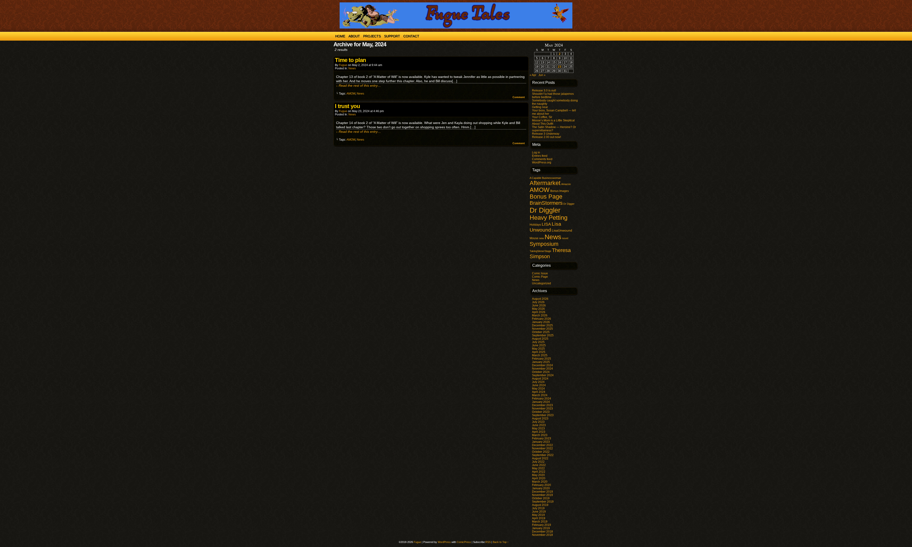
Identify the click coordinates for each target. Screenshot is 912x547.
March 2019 (539, 521)
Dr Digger (569, 203)
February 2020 (541, 485)
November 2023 (542, 408)
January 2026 (541, 322)
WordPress (444, 542)
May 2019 (538, 515)
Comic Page (540, 276)
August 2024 (540, 378)
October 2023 (541, 412)
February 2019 (541, 525)
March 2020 (539, 481)
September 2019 (543, 501)
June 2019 (539, 511)
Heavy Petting (548, 217)
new (541, 238)
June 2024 (539, 385)
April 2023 (538, 431)
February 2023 (541, 438)
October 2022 (541, 451)
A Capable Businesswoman (545, 177)
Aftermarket (545, 183)
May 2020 (538, 475)
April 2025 (538, 352)
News (352, 68)
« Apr (533, 75)
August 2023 (540, 418)
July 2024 (538, 382)
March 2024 (539, 395)
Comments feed (542, 159)
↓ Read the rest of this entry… (358, 85)
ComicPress (464, 542)
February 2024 (541, 398)
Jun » (542, 75)
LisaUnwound (562, 230)
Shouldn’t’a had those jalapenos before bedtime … (553, 95)
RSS (488, 542)
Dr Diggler (545, 210)
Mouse (534, 238)
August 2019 (540, 505)
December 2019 (542, 491)
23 (559, 66)
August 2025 (540, 338)
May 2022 (538, 468)
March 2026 (539, 315)
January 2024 (541, 402)
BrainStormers (546, 203)
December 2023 (542, 405)
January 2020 (541, 488)
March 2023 (539, 435)
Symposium (544, 244)
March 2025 (539, 355)
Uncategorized (541, 283)
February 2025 (541, 358)
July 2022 (538, 461)
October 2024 (541, 372)
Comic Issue (540, 273)
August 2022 (540, 458)
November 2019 (542, 495)
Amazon (566, 184)
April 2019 (538, 518)
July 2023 (538, 421)
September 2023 (543, 415)
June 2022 (539, 465)
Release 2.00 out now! (546, 137)
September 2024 (543, 375)
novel (565, 238)
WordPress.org (541, 162)
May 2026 (538, 308)
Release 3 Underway (545, 133)
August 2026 (540, 298)
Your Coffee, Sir (542, 117)
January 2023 (541, 441)
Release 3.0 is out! (544, 90)
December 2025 (542, 325)
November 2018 (542, 535)
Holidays (535, 224)
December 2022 (542, 445)
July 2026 (538, 302)
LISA (546, 224)
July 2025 (538, 342)
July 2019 (538, 508)
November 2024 (542, 368)
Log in (536, 152)
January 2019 (541, 528)
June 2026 (539, 305)
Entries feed (539, 155)
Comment (519, 97)
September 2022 (543, 455)
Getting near (540, 107)
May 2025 (538, 348)
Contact (411, 36)
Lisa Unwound (545, 227)
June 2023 (539, 425)
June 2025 (539, 345)
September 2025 (543, 335)
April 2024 (538, 392)
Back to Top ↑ (501, 542)
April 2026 (538, 312)
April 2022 (538, 471)
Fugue (343, 65)
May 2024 (538, 388)
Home (340, 36)
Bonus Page (546, 196)
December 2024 (542, 365)
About (354, 36)
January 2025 (541, 362)
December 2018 (542, 531)
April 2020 (538, 478)
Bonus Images (559, 191)
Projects (372, 36)
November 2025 (542, 328)
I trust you (347, 106)
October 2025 (541, 332)
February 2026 (541, 318)
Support (392, 36)
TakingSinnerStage (540, 251)
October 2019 (541, 498)
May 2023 (538, 428)
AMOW (351, 93)
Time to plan (350, 60)
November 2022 (542, 448)
